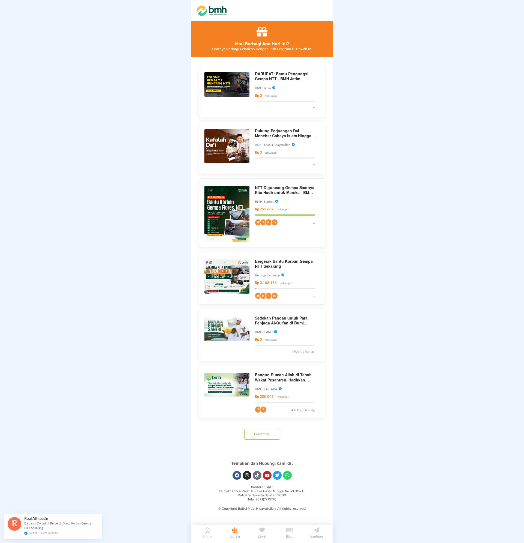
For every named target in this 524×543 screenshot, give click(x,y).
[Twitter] (277, 475)
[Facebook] (237, 475)
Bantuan (316, 536)
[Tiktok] (257, 475)
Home (207, 536)
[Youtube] (267, 475)
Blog (289, 536)
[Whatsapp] (287, 475)
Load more (262, 434)
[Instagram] (247, 475)
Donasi (235, 536)
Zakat (262, 536)
